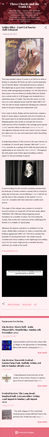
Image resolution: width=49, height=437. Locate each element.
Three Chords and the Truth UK (24, 5)
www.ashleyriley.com (10, 251)
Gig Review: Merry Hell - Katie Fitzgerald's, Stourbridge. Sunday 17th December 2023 (21, 330)
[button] (45, 28)
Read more (42, 353)
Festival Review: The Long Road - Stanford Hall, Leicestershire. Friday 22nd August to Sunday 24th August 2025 (21, 397)
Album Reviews (14, 305)
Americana (27, 305)
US (35, 305)
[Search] (45, 4)
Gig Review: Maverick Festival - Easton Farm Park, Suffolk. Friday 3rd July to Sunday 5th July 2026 (21, 363)
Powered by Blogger (26, 432)
